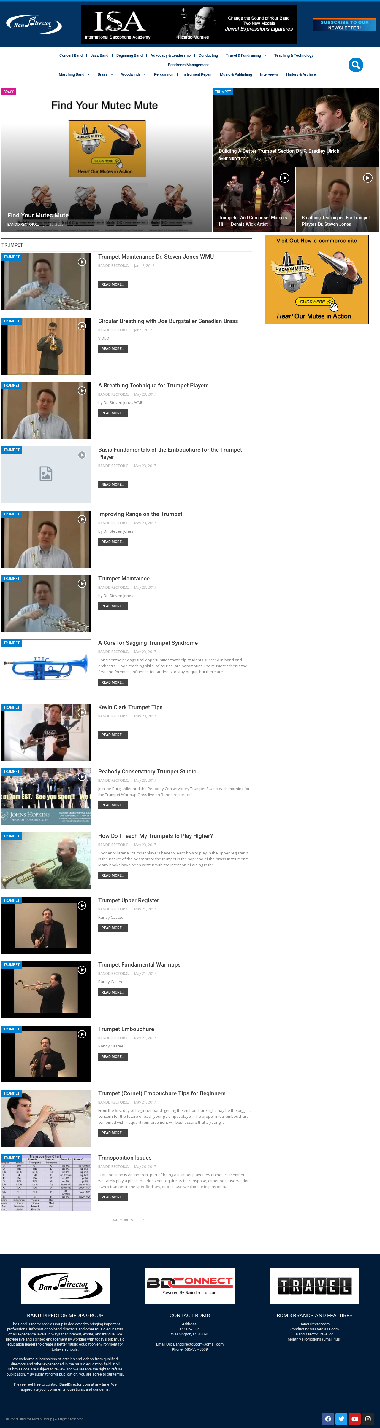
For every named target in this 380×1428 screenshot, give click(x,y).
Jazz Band (99, 55)
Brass (103, 74)
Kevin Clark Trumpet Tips (130, 707)
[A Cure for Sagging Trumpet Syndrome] (46, 667)
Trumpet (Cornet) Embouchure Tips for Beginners (162, 1093)
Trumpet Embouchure (126, 1029)
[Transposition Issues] (46, 1182)
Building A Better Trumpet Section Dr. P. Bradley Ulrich (279, 151)
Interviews (269, 74)
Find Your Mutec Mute (38, 215)
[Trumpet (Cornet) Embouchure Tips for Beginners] (46, 1118)
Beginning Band (129, 55)
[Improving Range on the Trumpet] (46, 539)
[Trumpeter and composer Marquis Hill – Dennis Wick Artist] (254, 199)
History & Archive (301, 74)
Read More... (113, 284)
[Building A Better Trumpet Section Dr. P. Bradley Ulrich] (295, 127)
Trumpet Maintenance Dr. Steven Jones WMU (156, 256)
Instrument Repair (196, 74)
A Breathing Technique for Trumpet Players (153, 385)
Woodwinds (131, 74)
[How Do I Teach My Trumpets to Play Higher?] (46, 860)
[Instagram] (368, 1419)
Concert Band (71, 55)
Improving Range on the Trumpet (140, 514)
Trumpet (223, 92)
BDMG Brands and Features (315, 1315)
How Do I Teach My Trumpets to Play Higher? (155, 835)
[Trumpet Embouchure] (46, 1054)
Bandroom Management (188, 65)
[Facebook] (328, 1419)
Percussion (163, 74)
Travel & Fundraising (243, 55)
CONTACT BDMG (190, 1315)
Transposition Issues (125, 1157)
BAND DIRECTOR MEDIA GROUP (65, 1315)
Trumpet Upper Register (128, 900)
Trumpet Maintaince (124, 578)
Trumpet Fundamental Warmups (139, 964)
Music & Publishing (236, 74)
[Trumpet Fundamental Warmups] (46, 989)
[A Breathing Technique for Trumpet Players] (46, 410)
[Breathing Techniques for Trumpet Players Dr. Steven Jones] (337, 199)
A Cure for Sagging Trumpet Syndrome (148, 642)
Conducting (208, 55)
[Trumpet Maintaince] (46, 603)
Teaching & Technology (293, 55)
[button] (356, 65)
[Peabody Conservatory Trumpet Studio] (46, 796)
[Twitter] (341, 1419)
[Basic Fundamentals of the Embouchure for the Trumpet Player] (46, 474)
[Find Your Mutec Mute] (107, 160)
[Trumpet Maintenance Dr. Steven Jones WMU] (46, 281)
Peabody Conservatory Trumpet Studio (147, 771)
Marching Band (71, 74)
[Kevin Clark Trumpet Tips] (46, 732)
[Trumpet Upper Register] (46, 925)
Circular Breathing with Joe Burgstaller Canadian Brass (168, 321)
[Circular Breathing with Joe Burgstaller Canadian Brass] (46, 346)
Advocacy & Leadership (171, 55)
